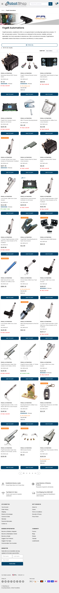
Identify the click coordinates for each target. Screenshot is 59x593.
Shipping (4, 511)
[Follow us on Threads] (23, 581)
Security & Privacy (37, 514)
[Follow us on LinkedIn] (20, 581)
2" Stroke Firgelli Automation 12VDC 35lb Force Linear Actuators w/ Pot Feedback (49, 325)
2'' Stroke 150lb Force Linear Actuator (47, 365)
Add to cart (10, 94)
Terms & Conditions (37, 511)
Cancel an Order (6, 516)
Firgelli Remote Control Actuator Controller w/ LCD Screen (28, 199)
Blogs (33, 533)
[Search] (50, 4)
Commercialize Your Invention (9, 543)
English (20, 575)
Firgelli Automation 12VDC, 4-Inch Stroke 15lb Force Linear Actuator (9, 405)
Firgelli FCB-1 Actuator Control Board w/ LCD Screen (8, 121)
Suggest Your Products (7, 538)
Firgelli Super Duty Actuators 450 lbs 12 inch (49, 450)
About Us (34, 507)
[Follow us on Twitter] (5, 581)
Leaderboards (35, 540)
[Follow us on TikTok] (17, 581)
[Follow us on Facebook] (3, 581)
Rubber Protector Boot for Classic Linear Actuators (29, 160)
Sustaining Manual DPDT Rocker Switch (48, 160)
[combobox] (39, 4)
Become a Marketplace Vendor (9, 533)
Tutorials (34, 538)
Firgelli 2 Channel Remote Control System (29, 76)
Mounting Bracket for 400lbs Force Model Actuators (29, 405)
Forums (34, 531)
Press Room (35, 516)
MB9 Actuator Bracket (26, 449)
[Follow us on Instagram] (8, 581)
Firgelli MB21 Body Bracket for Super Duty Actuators (49, 76)
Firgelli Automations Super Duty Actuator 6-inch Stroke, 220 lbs (8, 365)
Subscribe (12, 563)
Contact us (4, 523)
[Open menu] (2, 3)
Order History (5, 509)
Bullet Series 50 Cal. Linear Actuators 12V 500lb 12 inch (8, 280)
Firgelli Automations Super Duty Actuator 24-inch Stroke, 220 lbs (8, 450)
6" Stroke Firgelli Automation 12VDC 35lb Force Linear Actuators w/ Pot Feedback (49, 200)
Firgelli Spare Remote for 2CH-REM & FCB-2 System (49, 405)
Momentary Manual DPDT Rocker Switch (9, 76)
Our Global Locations (6, 575)
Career (34, 509)
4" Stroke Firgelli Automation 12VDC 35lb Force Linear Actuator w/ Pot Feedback (9, 241)
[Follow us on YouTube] (14, 581)
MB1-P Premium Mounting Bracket (29, 120)
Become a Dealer (6, 536)
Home (3, 10)
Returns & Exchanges (7, 514)
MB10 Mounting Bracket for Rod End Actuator (29, 324)
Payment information (7, 521)
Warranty (4, 519)
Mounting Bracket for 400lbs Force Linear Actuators (48, 121)
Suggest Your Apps (6, 540)
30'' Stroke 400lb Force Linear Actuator (47, 280)
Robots (34, 536)
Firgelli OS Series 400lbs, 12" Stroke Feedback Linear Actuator (29, 365)
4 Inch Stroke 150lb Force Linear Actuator (9, 199)
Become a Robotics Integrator (9, 531)
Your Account (5, 507)
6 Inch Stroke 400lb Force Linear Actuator (9, 324)
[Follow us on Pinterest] (11, 581)
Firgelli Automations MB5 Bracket (48, 239)
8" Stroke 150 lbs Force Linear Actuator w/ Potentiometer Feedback (10, 160)
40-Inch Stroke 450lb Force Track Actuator (29, 280)
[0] (56, 4)
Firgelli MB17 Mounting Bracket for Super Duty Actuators (29, 240)
